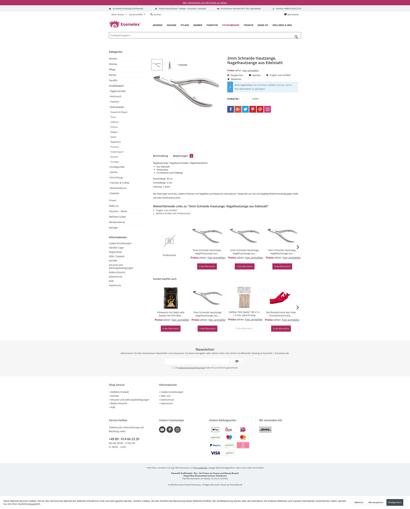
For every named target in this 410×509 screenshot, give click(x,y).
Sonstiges (114, 161)
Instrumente (117, 106)
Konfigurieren (394, 502)
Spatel (113, 137)
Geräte (113, 172)
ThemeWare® (236, 484)
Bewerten (235, 79)
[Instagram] (267, 109)
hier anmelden (250, 70)
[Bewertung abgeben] (262, 67)
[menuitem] (291, 15)
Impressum (115, 285)
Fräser (113, 117)
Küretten (114, 156)
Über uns (166, 395)
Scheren (114, 127)
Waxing (113, 64)
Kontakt (113, 260)
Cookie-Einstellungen (120, 243)
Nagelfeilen (115, 142)
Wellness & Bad (117, 216)
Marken (113, 58)
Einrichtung (116, 177)
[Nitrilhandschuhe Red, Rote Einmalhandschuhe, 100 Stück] (281, 298)
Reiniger (113, 227)
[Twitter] (245, 109)
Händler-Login (116, 247)
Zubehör (114, 193)
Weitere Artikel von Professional (172, 213)
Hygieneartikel (118, 91)
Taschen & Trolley (119, 182)
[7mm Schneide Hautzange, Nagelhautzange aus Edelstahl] (282, 236)
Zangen (114, 132)
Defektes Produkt (120, 391)
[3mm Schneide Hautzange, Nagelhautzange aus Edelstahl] (207, 236)
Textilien (114, 101)
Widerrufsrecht (117, 272)
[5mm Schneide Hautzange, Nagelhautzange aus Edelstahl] (244, 236)
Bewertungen (182, 155)
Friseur (113, 200)
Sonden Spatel (116, 151)
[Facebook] (230, 109)
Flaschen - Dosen (118, 211)
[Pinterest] (252, 109)
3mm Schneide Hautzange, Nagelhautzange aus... (207, 252)
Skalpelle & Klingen (118, 112)
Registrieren (115, 251)
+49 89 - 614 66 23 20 (124, 439)
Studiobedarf (116, 85)
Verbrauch (115, 96)
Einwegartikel (117, 166)
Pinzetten (114, 146)
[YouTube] (162, 429)
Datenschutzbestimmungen (192, 367)
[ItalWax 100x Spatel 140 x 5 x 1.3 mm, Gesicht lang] (244, 297)
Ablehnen (358, 502)
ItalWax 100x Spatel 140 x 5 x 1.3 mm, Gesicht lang (244, 313)
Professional (169, 255)
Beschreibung (160, 155)
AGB (111, 280)
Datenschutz (115, 276)
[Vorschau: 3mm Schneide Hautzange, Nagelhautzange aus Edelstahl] (157, 64)
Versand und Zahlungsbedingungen (121, 266)
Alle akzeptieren (375, 502)
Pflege (112, 69)
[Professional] (169, 241)
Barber (112, 74)
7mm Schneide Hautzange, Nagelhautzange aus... (282, 252)
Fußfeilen (114, 122)
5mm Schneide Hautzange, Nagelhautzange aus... (244, 252)
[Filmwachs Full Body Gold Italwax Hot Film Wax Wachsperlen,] (171, 298)
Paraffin (113, 80)
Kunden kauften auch (165, 278)
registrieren (246, 85)
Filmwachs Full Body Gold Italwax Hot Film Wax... (170, 314)
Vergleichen (236, 75)
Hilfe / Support (117, 256)
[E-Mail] (260, 109)
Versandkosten (201, 467)
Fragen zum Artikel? (280, 75)
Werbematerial (118, 188)
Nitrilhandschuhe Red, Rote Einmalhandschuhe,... (281, 314)
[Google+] (238, 109)
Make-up (114, 205)
